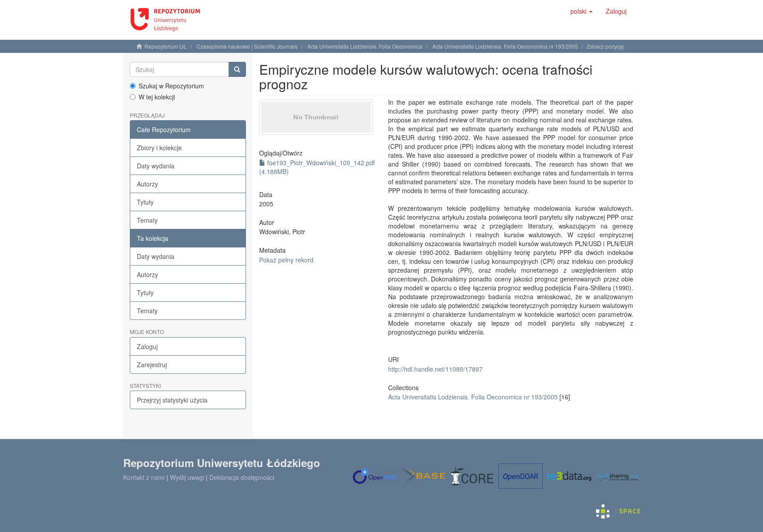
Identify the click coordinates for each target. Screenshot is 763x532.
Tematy (147, 220)
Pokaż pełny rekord (286, 259)
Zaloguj (147, 346)
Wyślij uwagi (187, 477)
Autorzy (147, 183)
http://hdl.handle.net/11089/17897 (435, 369)
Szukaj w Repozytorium (171, 85)
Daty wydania (155, 165)
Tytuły (145, 202)
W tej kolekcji (157, 96)
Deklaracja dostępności (241, 477)
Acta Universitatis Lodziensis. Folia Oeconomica (365, 46)
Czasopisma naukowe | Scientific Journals (247, 46)
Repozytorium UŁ (165, 46)
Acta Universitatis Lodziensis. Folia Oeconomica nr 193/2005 (505, 46)
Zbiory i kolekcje (159, 147)
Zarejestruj (152, 364)
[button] (581, 11)
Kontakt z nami (144, 477)
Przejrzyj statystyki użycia (172, 399)
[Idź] (237, 69)
